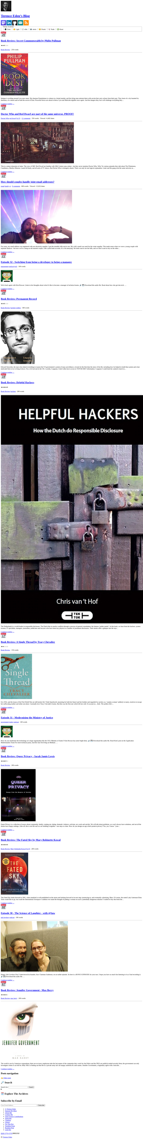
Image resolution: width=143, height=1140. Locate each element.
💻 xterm (33, 29)
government (5, 722)
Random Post (9, 1128)
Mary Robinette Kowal (18, 849)
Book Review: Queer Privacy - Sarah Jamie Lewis (28, 756)
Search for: (4, 1087)
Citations (8, 1120)
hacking (13, 308)
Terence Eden (7, 1137)
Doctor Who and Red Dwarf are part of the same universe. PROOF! (37, 114)
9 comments (16, 186)
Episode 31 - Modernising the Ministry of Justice (27, 717)
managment (4, 266)
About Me (8, 1113)
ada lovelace (5, 917)
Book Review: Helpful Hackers (17, 382)
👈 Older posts (6, 1078)
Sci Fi (18, 118)
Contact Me (9, 1115)
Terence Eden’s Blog (15, 16)
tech (15, 266)
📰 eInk (25, 29)
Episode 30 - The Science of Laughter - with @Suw (28, 913)
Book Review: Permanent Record (19, 298)
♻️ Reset (60, 29)
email (2, 186)
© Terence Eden (10, 1109)
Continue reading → (7, 104)
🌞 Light (16, 29)
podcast (11, 266)
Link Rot (8, 1130)
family (7, 186)
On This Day (9, 1124)
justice (11, 722)
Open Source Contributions (14, 1116)
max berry (13, 998)
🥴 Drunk (42, 29)
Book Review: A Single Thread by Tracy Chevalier (28, 642)
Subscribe (8, 1118)
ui (10, 186)
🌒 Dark (8, 29)
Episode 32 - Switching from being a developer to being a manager (36, 262)
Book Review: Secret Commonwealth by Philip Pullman (31, 40)
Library (7, 1122)
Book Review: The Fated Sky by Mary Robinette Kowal (31, 840)
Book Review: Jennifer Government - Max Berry (27, 990)
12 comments (26, 118)
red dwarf (13, 118)
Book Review (5, 50)
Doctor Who (5, 118)
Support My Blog (11, 1111)
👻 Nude (51, 29)
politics (18, 308)
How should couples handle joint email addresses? (27, 181)
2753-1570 (7, 1133)
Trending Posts (10, 1126)
